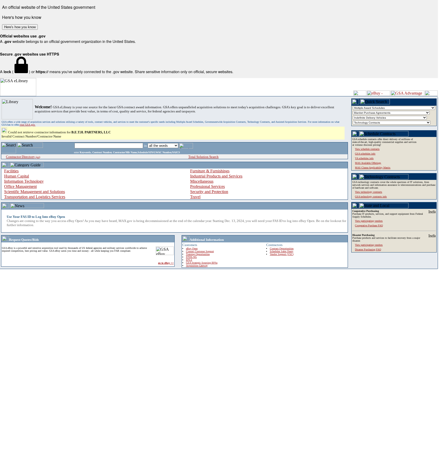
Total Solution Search (203, 157)
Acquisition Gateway (197, 265)
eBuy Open (192, 248)
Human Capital (16, 176)
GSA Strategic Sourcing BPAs (202, 262)
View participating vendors (369, 244)
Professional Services (207, 186)
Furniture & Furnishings (209, 171)
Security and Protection (209, 191)
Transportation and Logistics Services (34, 197)
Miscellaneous (201, 181)
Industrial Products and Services (216, 176)
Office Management (20, 186)
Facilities (11, 171)
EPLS (189, 259)
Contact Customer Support (200, 251)
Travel (195, 197)
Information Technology (24, 181)
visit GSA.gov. (27, 124)
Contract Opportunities (282, 248)
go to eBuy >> (166, 263)
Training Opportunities (198, 254)
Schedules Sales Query (281, 251)
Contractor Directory (23, 157)
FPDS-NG (191, 257)
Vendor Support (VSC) (282, 254)
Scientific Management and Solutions (34, 191)
